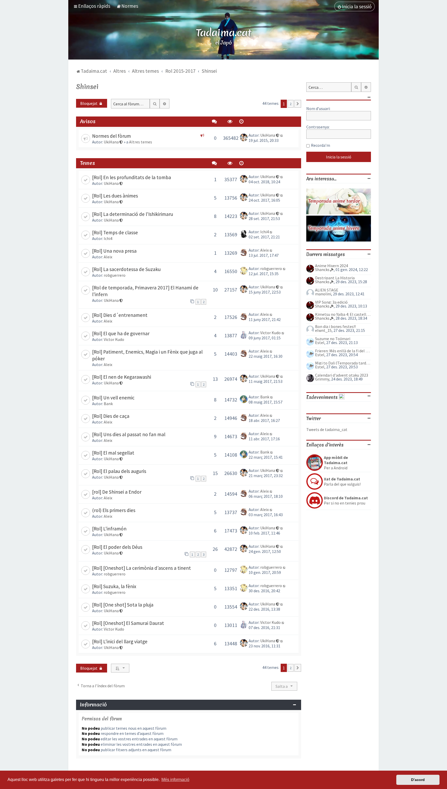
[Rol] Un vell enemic (113, 397)
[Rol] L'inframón (109, 528)
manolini (323, 293)
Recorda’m (320, 145)
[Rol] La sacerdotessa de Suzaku (126, 269)
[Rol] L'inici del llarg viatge (119, 641)
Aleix (108, 256)
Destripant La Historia (335, 278)
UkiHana (111, 141)
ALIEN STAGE (326, 290)
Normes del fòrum (111, 136)
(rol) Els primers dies (113, 510)
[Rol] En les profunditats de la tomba (131, 177)
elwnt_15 (323, 330)
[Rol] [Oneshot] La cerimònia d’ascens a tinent (141, 568)
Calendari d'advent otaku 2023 (341, 375)
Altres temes (140, 141)
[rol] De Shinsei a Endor (116, 492)
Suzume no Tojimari (332, 338)
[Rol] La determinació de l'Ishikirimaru (132, 214)
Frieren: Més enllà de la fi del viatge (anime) (343, 351)
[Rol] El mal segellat (113, 453)
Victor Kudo (114, 339)
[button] (297, 104)
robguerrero (114, 275)
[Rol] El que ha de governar (121, 333)
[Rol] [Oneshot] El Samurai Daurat (128, 623)
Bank (108, 403)
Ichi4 (108, 238)
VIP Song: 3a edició (331, 302)
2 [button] (291, 103)
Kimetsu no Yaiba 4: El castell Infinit (343, 314)
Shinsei (87, 86)
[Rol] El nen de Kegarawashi (121, 377)
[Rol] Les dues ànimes (115, 196)
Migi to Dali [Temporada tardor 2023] (343, 363)
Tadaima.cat (223, 32)
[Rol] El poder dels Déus (117, 547)
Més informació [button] (175, 779)
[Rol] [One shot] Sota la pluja (122, 605)
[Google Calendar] (342, 397)
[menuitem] (127, 6)
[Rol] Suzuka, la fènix (114, 586)
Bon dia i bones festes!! (335, 326)
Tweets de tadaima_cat (326, 429)
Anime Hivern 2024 (331, 265)
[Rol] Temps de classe (115, 232)
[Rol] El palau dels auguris (119, 471)
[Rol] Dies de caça (110, 416)
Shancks (322, 269)
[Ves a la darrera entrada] (282, 135)
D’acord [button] (418, 780)
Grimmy (322, 379)
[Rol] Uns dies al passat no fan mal (128, 434)
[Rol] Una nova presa (114, 251)
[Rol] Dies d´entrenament (119, 315)
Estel (319, 342)
